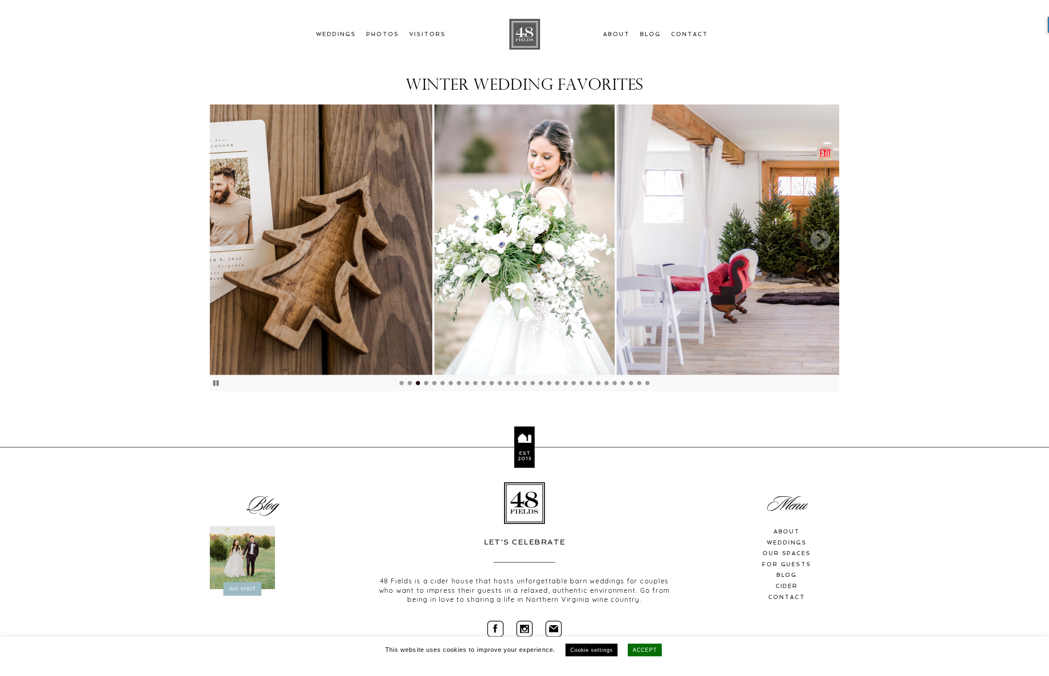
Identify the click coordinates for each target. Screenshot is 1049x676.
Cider (787, 586)
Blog (650, 34)
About (616, 34)
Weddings (336, 34)
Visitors (427, 34)
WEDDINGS (787, 543)
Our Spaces (787, 553)
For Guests (787, 564)
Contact (689, 34)
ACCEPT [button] (644, 650)
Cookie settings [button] (591, 650)
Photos (382, 34)
